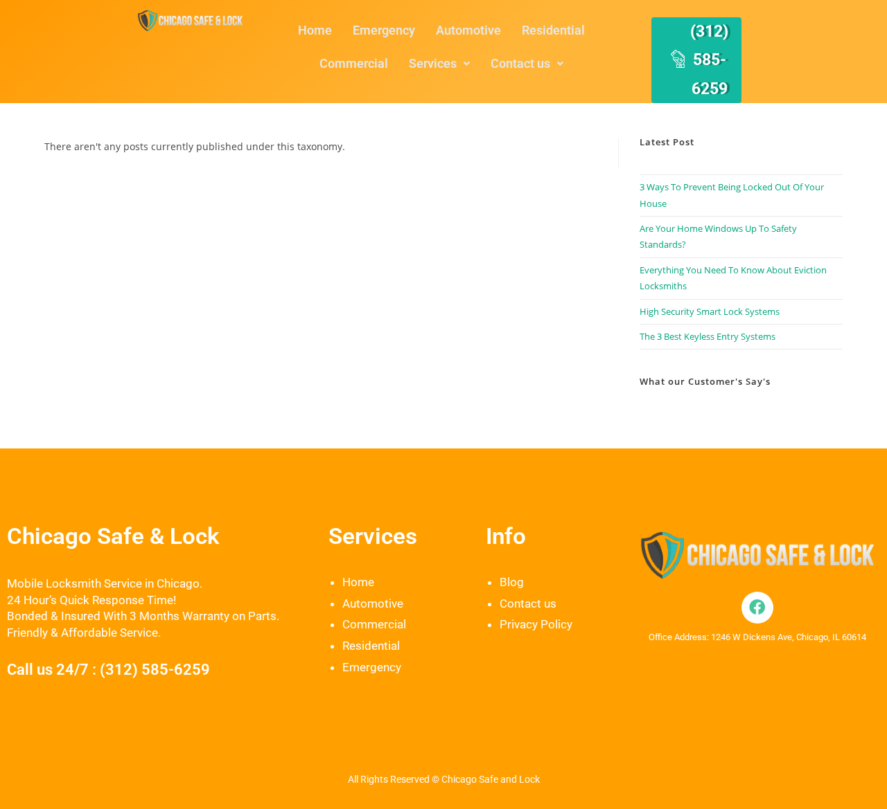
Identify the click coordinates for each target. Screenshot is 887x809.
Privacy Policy (536, 624)
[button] (439, 63)
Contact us (520, 63)
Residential (553, 30)
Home (315, 30)
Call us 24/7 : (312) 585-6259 (108, 669)
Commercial (353, 63)
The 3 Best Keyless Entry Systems (707, 336)
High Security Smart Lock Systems (710, 311)
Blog (512, 582)
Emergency (384, 30)
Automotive (468, 30)
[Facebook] (757, 608)
